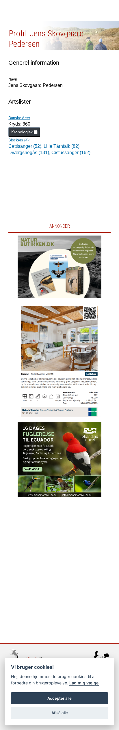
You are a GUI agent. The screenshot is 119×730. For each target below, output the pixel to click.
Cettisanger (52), (26, 146)
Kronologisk (22, 132)
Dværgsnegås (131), (29, 152)
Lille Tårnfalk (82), (62, 146)
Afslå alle (59, 712)
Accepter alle (59, 698)
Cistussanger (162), (71, 152)
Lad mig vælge (84, 682)
